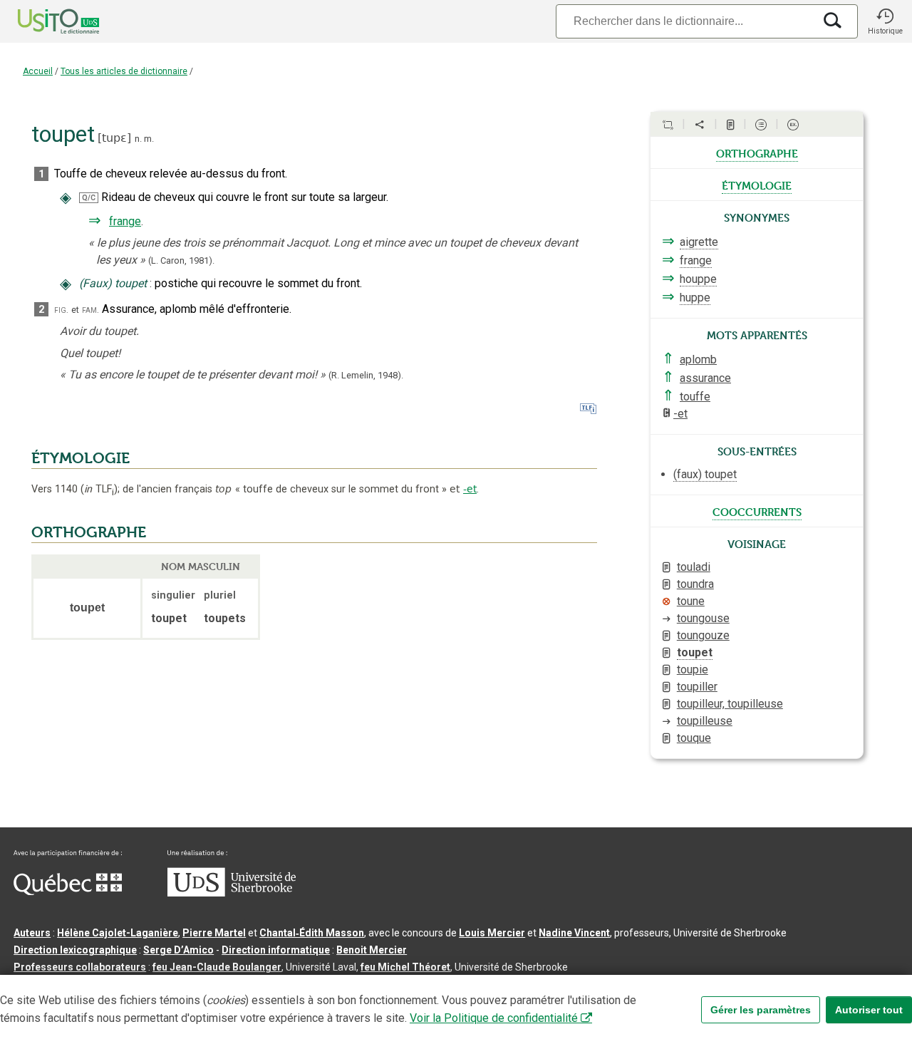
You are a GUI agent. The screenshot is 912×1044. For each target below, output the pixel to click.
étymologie (757, 184)
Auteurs (32, 933)
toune (691, 601)
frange (125, 221)
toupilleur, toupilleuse (730, 703)
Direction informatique (276, 950)
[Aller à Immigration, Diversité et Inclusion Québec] (68, 891)
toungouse (703, 618)
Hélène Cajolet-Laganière (117, 933)
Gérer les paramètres (760, 1009)
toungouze (703, 635)
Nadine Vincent (574, 933)
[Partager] (699, 124)
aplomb (698, 359)
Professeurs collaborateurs (80, 967)
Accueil (38, 71)
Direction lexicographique (75, 950)
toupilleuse (704, 721)
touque (694, 738)
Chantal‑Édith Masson (311, 933)
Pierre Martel (214, 933)
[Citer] (667, 124)
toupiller (697, 686)
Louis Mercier (492, 933)
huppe (695, 297)
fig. (61, 310)
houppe (698, 279)
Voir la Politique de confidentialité (494, 1018)
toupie (692, 669)
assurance (705, 378)
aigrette (699, 242)
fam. (90, 310)
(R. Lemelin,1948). (365, 375)
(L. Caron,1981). (181, 260)
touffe (695, 396)
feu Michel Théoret (405, 967)
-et (470, 489)
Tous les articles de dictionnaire (124, 71)
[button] (885, 21)
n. (138, 138)
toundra (695, 584)
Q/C (88, 197)
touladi (693, 567)
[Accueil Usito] (43, 21)
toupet (694, 652)
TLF (99, 489)
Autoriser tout (869, 1009)
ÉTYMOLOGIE (80, 458)
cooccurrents (757, 511)
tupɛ (114, 138)
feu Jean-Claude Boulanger (216, 967)
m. (149, 138)
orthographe (757, 152)
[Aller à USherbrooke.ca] (231, 893)
